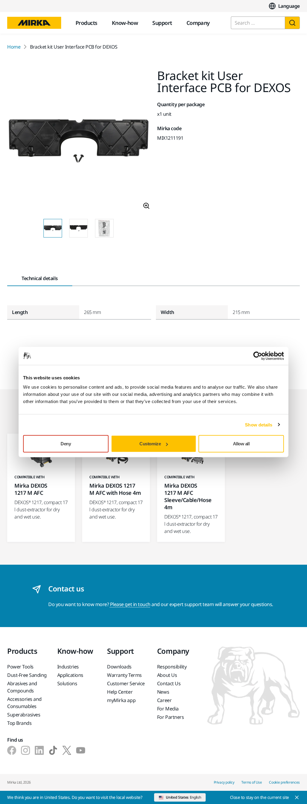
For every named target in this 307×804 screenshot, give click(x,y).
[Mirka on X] (66, 750)
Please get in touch (130, 604)
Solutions (67, 683)
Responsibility (171, 666)
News (163, 692)
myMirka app (121, 700)
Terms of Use (251, 782)
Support (162, 22)
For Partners (170, 717)
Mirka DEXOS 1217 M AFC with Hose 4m (115, 489)
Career (164, 700)
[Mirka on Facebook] (11, 750)
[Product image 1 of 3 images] (78, 142)
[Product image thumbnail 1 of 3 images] (52, 228)
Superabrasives (23, 714)
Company (198, 22)
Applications (70, 675)
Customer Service (126, 683)
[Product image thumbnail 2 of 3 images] (78, 228)
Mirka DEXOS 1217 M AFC (30, 489)
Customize (150, 443)
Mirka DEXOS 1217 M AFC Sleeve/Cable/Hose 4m (188, 496)
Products (86, 22)
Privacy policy (224, 782)
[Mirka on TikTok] (53, 750)
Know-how (125, 22)
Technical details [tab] (40, 278)
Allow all (241, 443)
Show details (258, 424)
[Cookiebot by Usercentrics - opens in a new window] (257, 355)
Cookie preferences (284, 782)
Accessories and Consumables (24, 703)
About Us (167, 675)
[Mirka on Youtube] (80, 750)
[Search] (292, 22)
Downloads (119, 666)
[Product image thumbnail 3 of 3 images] (104, 228)
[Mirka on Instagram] (25, 750)
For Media (168, 708)
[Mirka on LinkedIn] (39, 750)
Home (13, 46)
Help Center (120, 692)
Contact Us (168, 683)
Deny (66, 443)
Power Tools (20, 666)
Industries (68, 666)
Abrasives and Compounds (22, 687)
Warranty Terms (124, 675)
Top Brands (19, 723)
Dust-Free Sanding (27, 675)
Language (289, 6)
